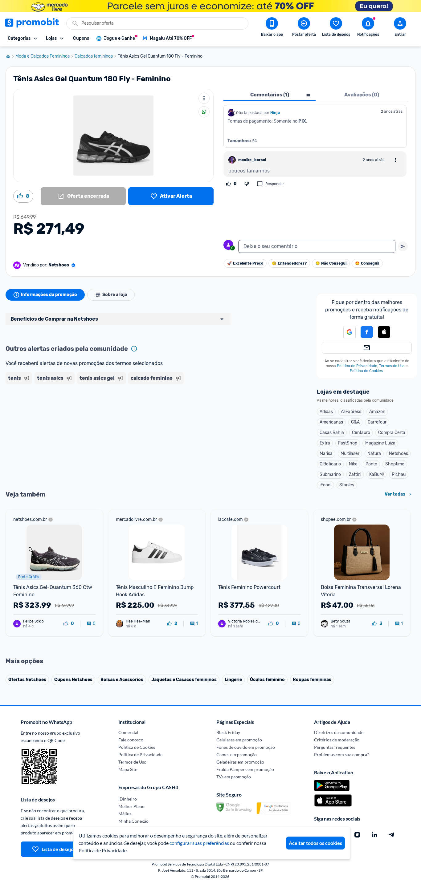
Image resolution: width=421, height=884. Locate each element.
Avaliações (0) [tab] (361, 95)
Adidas (326, 411)
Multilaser (350, 453)
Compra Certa (391, 432)
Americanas (331, 422)
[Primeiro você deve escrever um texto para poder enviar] (403, 246)
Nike (353, 464)
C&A (355, 422)
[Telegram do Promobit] (391, 834)
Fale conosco (130, 739)
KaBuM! (376, 474)
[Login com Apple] (384, 332)
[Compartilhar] (204, 111)
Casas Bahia (332, 432)
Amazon (377, 411)
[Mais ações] (204, 98)
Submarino (330, 474)
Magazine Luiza (380, 443)
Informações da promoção (49, 294)
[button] (346, 332)
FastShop (347, 443)
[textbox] (316, 246)
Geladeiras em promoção (240, 761)
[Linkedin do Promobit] (374, 834)
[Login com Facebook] (367, 332)
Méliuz (124, 813)
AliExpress (351, 411)
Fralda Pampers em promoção (245, 769)
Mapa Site (127, 769)
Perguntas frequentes (334, 747)
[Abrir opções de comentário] (395, 160)
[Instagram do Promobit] (357, 834)
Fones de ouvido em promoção (245, 747)
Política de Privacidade (357, 366)
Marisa (326, 453)
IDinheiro (127, 798)
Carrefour (377, 422)
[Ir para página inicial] (10, 56)
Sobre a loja (114, 294)
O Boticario (330, 464)
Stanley (346, 485)
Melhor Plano (131, 806)
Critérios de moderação (336, 739)
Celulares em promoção (239, 739)
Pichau (399, 474)
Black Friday (228, 732)
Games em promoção (236, 754)
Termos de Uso (392, 366)
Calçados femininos (94, 56)
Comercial (128, 732)
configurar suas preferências (199, 843)
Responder (274, 184)
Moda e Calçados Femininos (42, 56)
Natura (374, 453)
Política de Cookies (366, 371)
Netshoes (398, 453)
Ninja (275, 113)
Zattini (355, 474)
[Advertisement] (124, 410)
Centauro (361, 432)
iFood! (325, 485)
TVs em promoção (233, 776)
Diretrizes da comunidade (338, 732)
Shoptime (394, 464)
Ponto (371, 464)
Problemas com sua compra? (341, 754)
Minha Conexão (133, 821)
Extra (325, 443)
